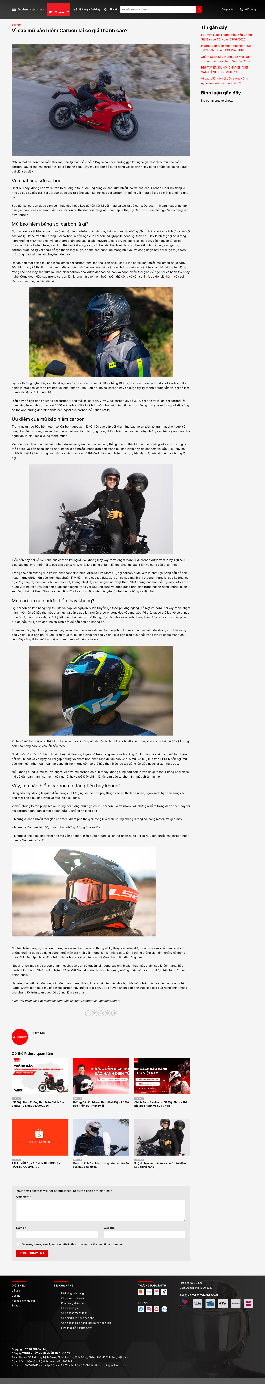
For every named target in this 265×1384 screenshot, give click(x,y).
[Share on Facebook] (88, 1013)
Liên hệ (16, 1295)
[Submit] (199, 9)
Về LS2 (16, 1290)
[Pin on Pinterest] (108, 1013)
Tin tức (16, 25)
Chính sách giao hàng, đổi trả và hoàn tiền (86, 1322)
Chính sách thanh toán (74, 1312)
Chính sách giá (70, 1308)
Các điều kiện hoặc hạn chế (77, 1317)
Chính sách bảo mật (73, 1298)
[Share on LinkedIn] (114, 1013)
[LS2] (58, 9)
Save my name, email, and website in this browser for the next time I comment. (73, 1244)
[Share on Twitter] (95, 1013)
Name (21, 1227)
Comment (23, 1196)
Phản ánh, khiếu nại (72, 1303)
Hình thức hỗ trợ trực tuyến (76, 1327)
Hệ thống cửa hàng (72, 1293)
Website (109, 1227)
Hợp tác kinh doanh (23, 1300)
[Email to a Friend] (101, 1013)
